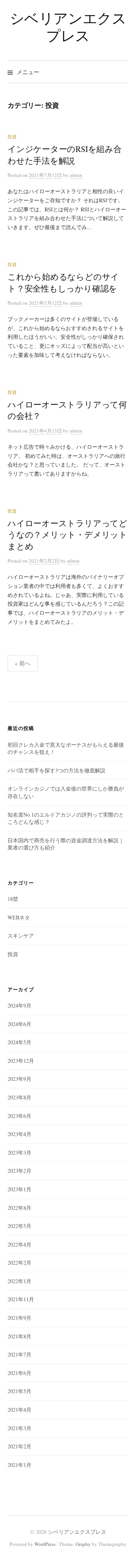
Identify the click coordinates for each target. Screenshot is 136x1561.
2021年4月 (19, 1409)
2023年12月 (21, 1060)
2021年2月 (19, 1446)
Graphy (83, 1544)
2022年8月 (19, 1207)
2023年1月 (19, 1189)
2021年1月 (19, 1464)
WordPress (45, 1544)
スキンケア (21, 935)
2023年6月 (19, 1115)
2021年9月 (19, 1317)
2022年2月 (19, 1262)
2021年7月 (19, 1354)
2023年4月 (19, 1134)
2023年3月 (19, 1152)
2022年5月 (19, 1225)
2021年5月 (19, 1391)
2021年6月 (19, 1373)
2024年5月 (19, 1042)
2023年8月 (19, 1097)
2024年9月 (19, 1005)
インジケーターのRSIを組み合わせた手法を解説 (65, 154)
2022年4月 (19, 1244)
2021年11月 (21, 1299)
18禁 (13, 898)
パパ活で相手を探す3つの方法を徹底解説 (56, 770)
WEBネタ (19, 917)
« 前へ (23, 663)
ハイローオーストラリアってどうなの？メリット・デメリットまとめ (67, 534)
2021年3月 (19, 1428)
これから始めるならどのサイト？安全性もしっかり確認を (63, 282)
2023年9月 (19, 1078)
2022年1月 (19, 1281)
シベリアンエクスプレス (68, 26)
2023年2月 (19, 1170)
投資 (12, 136)
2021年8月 (19, 1336)
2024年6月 (19, 1024)
